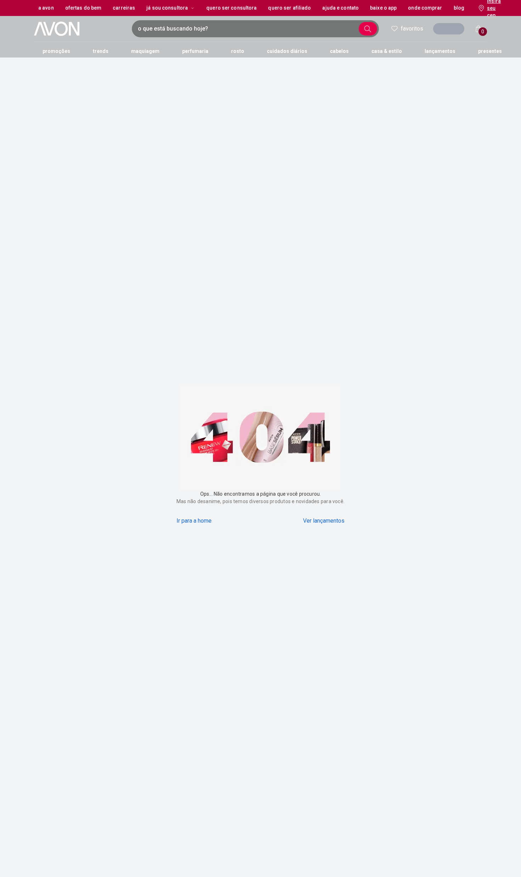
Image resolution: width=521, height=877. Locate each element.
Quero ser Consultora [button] (231, 8)
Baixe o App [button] (383, 8)
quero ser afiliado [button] (289, 8)
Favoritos (412, 28)
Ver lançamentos (323, 520)
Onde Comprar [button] (425, 8)
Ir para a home (194, 520)
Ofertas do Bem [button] (83, 8)
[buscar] (368, 29)
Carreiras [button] (124, 8)
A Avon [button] (46, 8)
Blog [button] (459, 8)
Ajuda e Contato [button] (340, 8)
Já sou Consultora (167, 8)
